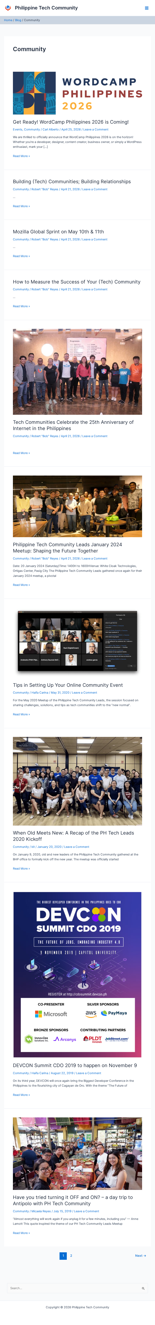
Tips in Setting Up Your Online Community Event (68, 685)
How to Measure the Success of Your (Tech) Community (76, 282)
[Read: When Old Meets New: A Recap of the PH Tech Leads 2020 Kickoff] (77, 781)
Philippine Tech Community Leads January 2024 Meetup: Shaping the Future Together (67, 548)
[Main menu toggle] (146, 8)
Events (17, 129)
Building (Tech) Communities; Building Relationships (72, 181)
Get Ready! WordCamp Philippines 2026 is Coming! (71, 122)
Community (32, 129)
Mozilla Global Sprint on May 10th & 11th (58, 232)
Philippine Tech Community (46, 8)
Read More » (21, 156)
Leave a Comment (95, 129)
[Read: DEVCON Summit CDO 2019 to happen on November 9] (77, 974)
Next (140, 1256)
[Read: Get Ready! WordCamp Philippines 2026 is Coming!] (77, 93)
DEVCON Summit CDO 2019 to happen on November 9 (75, 1065)
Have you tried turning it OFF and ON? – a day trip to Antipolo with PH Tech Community (73, 1200)
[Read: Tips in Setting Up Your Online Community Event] (77, 642)
